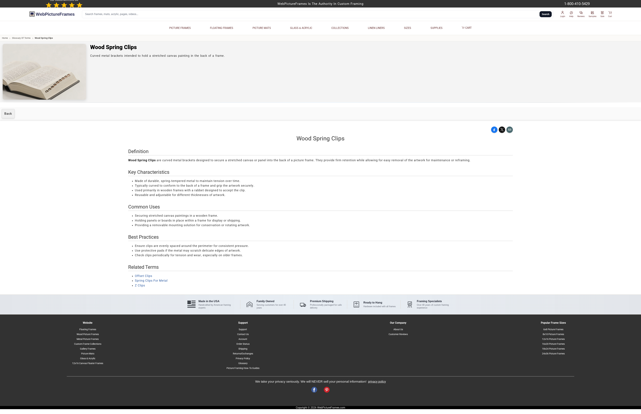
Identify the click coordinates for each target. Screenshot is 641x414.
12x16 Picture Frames (553, 339)
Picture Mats (87, 353)
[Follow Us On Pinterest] (327, 390)
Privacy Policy (243, 358)
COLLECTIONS (340, 28)
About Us (398, 329)
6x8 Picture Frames (553, 329)
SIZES (407, 28)
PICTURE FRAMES (180, 28)
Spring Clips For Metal (151, 280)
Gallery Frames (87, 348)
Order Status (243, 344)
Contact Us (243, 334)
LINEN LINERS (376, 28)
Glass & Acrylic (87, 358)
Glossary (243, 363)
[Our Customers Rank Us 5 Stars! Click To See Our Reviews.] (64, 5)
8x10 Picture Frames (553, 334)
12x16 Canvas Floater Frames (87, 363)
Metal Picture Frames (88, 339)
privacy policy (377, 381)
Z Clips (140, 285)
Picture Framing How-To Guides (243, 368)
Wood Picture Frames (88, 334)
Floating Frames (87, 329)
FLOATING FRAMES (221, 28)
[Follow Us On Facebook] (314, 390)
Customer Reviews (398, 334)
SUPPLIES (437, 28)
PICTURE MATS (262, 28)
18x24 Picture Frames (553, 348)
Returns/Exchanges (243, 353)
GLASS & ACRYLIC (301, 28)
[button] (562, 14)
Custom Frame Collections (87, 344)
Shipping (242, 348)
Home (5, 38)
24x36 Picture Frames (553, 353)
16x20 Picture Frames (553, 344)
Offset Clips (143, 276)
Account (243, 339)
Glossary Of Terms (21, 38)
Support (243, 329)
